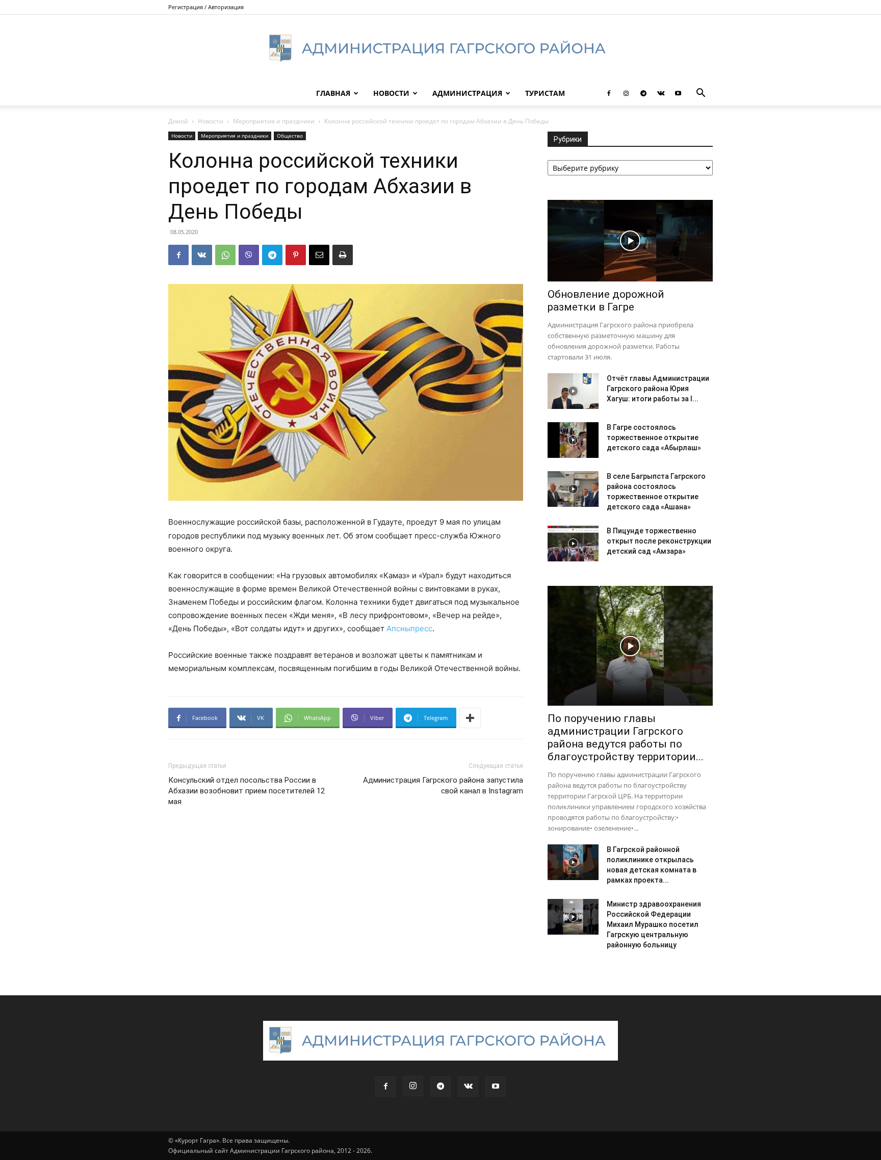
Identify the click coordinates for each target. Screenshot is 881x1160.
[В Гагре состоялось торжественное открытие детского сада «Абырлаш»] (573, 440)
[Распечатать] (342, 255)
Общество (290, 135)
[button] (700, 94)
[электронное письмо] (319, 255)
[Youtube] (678, 93)
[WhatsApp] (225, 255)
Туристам (545, 93)
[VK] (202, 255)
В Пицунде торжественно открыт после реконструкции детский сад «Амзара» (659, 541)
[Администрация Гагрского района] (440, 48)
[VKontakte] (660, 93)
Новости (391, 93)
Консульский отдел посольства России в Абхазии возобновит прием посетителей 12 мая (246, 791)
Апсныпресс (409, 628)
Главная (333, 93)
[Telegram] (643, 93)
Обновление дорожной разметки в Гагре (606, 300)
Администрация (467, 93)
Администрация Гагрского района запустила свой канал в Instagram (443, 785)
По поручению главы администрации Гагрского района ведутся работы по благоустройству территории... (626, 737)
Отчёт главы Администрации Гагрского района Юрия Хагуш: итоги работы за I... (658, 388)
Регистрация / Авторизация (206, 7)
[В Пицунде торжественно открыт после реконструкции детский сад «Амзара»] (573, 543)
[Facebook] (608, 93)
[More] (470, 718)
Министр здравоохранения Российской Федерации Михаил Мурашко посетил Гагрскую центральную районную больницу (654, 924)
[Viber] (249, 255)
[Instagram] (626, 93)
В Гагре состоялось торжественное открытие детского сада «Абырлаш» (654, 437)
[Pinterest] (296, 255)
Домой (178, 121)
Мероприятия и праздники (274, 121)
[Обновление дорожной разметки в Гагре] (630, 240)
